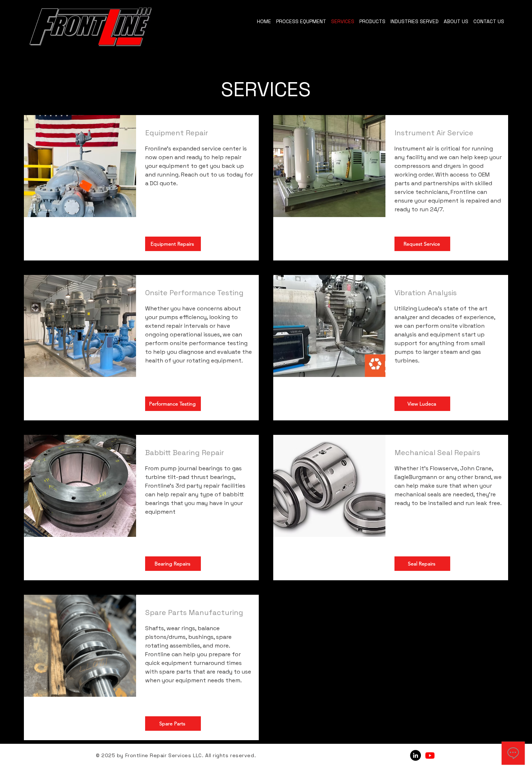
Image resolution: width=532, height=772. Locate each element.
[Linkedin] (415, 755)
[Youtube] (430, 755)
